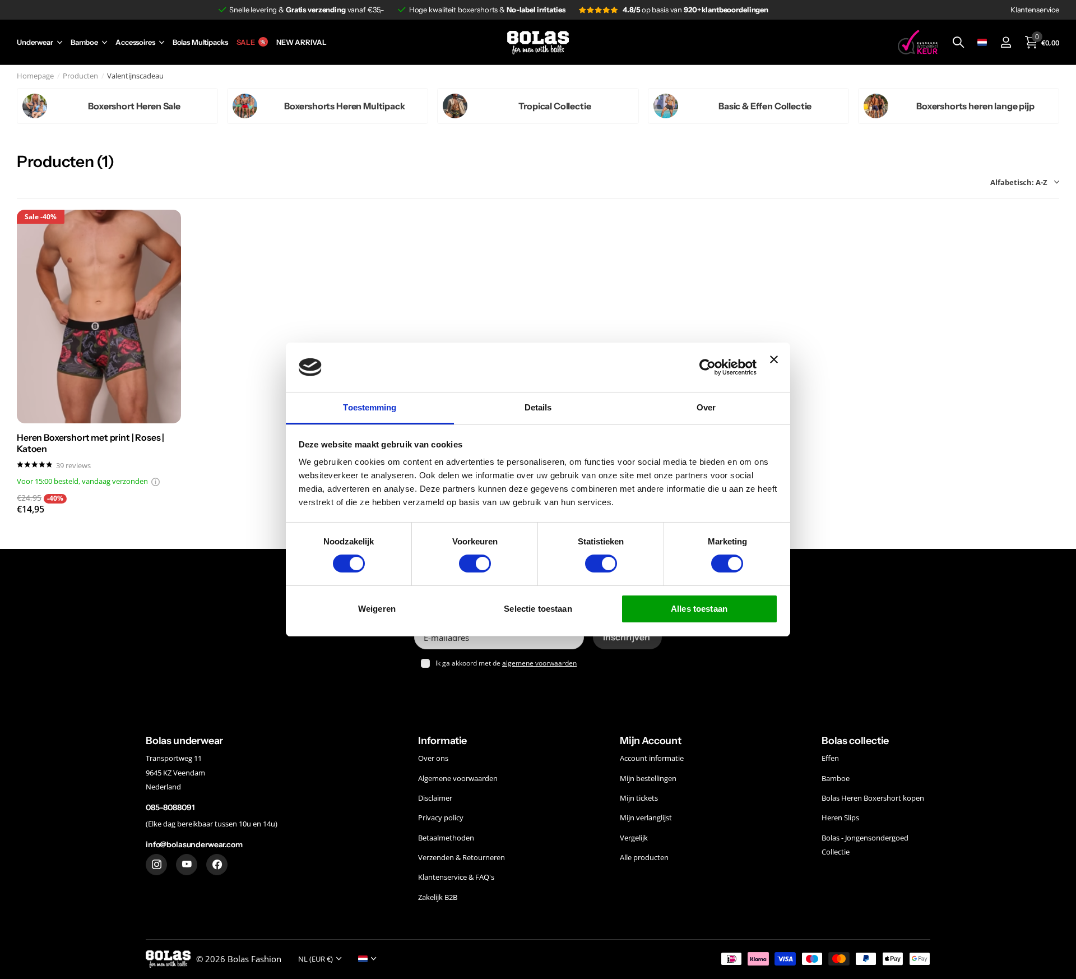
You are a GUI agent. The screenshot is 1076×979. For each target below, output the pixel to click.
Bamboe (84, 42)
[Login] (1005, 42)
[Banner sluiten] (774, 367)
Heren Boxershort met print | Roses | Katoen (90, 443)
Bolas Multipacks (200, 42)
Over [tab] (706, 407)
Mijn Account (650, 741)
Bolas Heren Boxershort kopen (873, 798)
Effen (830, 758)
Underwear (35, 42)
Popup (155, 481)
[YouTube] (186, 864)
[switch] (475, 563)
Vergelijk (634, 837)
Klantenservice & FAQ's (456, 877)
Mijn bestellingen (648, 778)
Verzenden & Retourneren (461, 857)
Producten (80, 76)
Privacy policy (440, 817)
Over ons (433, 758)
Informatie (442, 741)
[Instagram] (156, 864)
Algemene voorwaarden (458, 778)
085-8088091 (170, 807)
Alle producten (644, 857)
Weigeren (377, 608)
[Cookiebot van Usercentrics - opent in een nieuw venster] (707, 367)
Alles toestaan (699, 608)
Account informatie (652, 758)
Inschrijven (627, 637)
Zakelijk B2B (437, 897)
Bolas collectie (855, 741)
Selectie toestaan (538, 608)
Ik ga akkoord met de (506, 663)
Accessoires (135, 42)
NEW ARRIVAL (301, 42)
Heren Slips (840, 817)
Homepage (35, 76)
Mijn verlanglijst (646, 817)
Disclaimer (435, 798)
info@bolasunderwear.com (194, 844)
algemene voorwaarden (539, 663)
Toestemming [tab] (369, 407)
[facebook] (217, 864)
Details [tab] (538, 407)
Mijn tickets (639, 798)
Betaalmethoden (446, 837)
